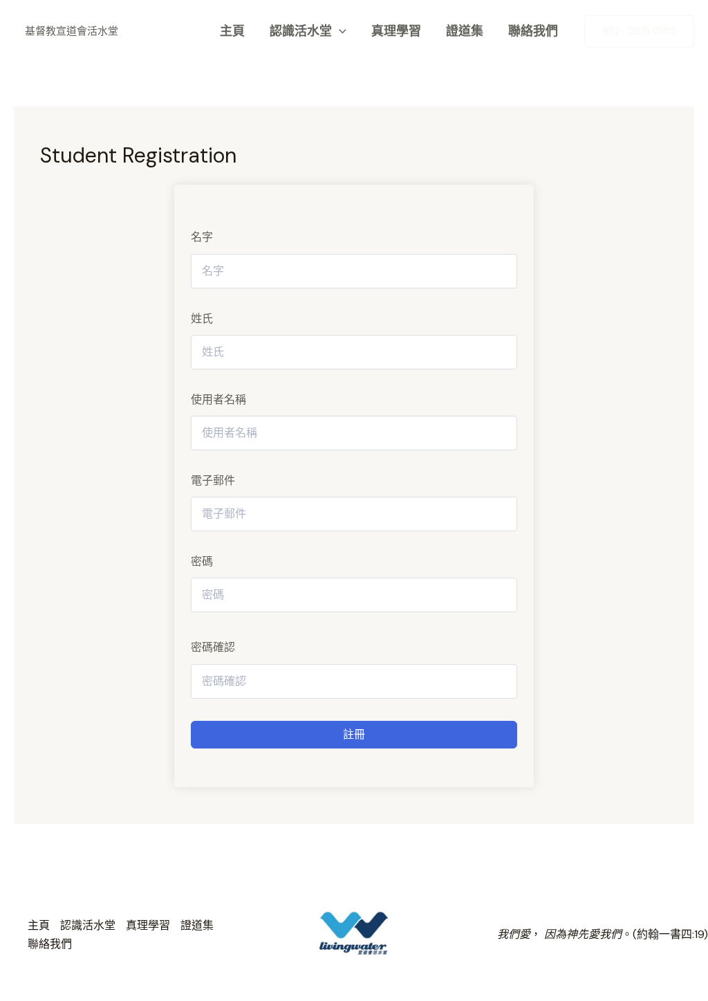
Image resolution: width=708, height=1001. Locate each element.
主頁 (232, 31)
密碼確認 (213, 647)
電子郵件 (213, 480)
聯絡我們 (533, 31)
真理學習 (396, 31)
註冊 (354, 734)
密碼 (202, 561)
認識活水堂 (301, 31)
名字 (202, 237)
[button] (339, 31)
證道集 (464, 31)
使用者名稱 (218, 399)
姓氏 (202, 318)
